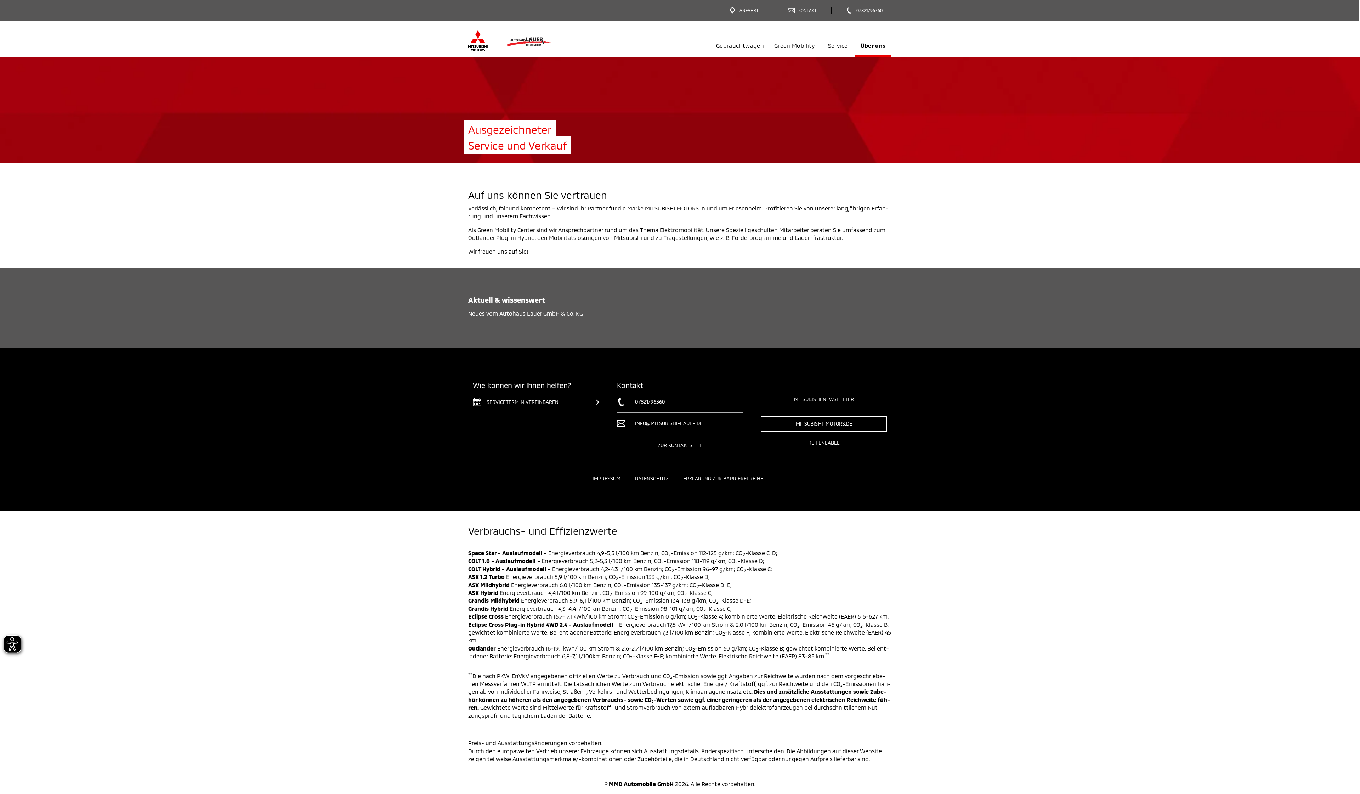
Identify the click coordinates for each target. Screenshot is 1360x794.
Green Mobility (794, 45)
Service (838, 45)
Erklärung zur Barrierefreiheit (725, 478)
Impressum (606, 478)
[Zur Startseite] (521, 41)
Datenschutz (652, 478)
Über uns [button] (873, 45)
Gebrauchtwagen (740, 45)
